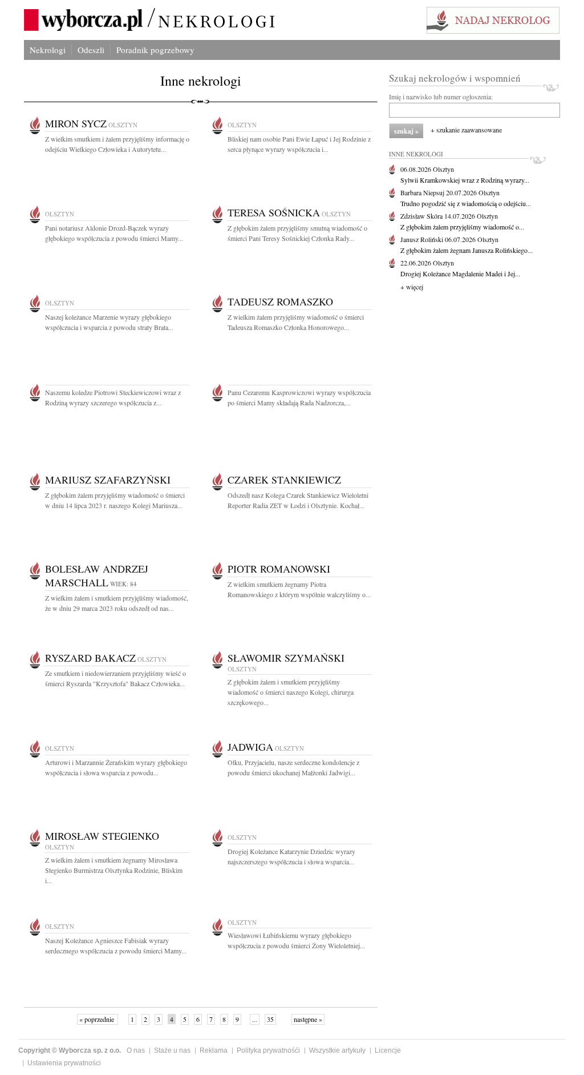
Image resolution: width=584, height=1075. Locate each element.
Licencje (388, 1050)
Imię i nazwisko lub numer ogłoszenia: (441, 96)
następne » (308, 1019)
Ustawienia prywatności (64, 1063)
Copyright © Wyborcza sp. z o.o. (69, 1050)
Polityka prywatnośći (268, 1050)
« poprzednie (97, 1019)
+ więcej (411, 286)
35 (270, 1019)
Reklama (214, 1050)
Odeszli (91, 49)
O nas (136, 1050)
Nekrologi (48, 49)
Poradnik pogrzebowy (155, 49)
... (254, 1019)
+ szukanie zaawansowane (466, 129)
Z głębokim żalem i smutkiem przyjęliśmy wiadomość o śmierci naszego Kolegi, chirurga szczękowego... (291, 692)
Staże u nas (172, 1050)
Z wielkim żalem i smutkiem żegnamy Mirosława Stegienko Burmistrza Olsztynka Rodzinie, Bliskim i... (113, 870)
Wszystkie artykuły (337, 1050)
